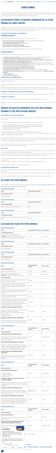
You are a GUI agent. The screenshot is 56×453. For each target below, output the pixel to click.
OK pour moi (20, 447)
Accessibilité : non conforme (33, 446)
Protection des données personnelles (45, 446)
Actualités (49, 1)
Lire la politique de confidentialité (7, 443)
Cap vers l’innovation (36, 1)
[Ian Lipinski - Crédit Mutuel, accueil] (7, 1)
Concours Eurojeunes (28, 1)
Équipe (42, 1)
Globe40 (22, 1)
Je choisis (12, 447)
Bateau (45, 1)
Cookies (25, 446)
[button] (2, 451)
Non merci (5, 447)
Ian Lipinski (18, 1)
